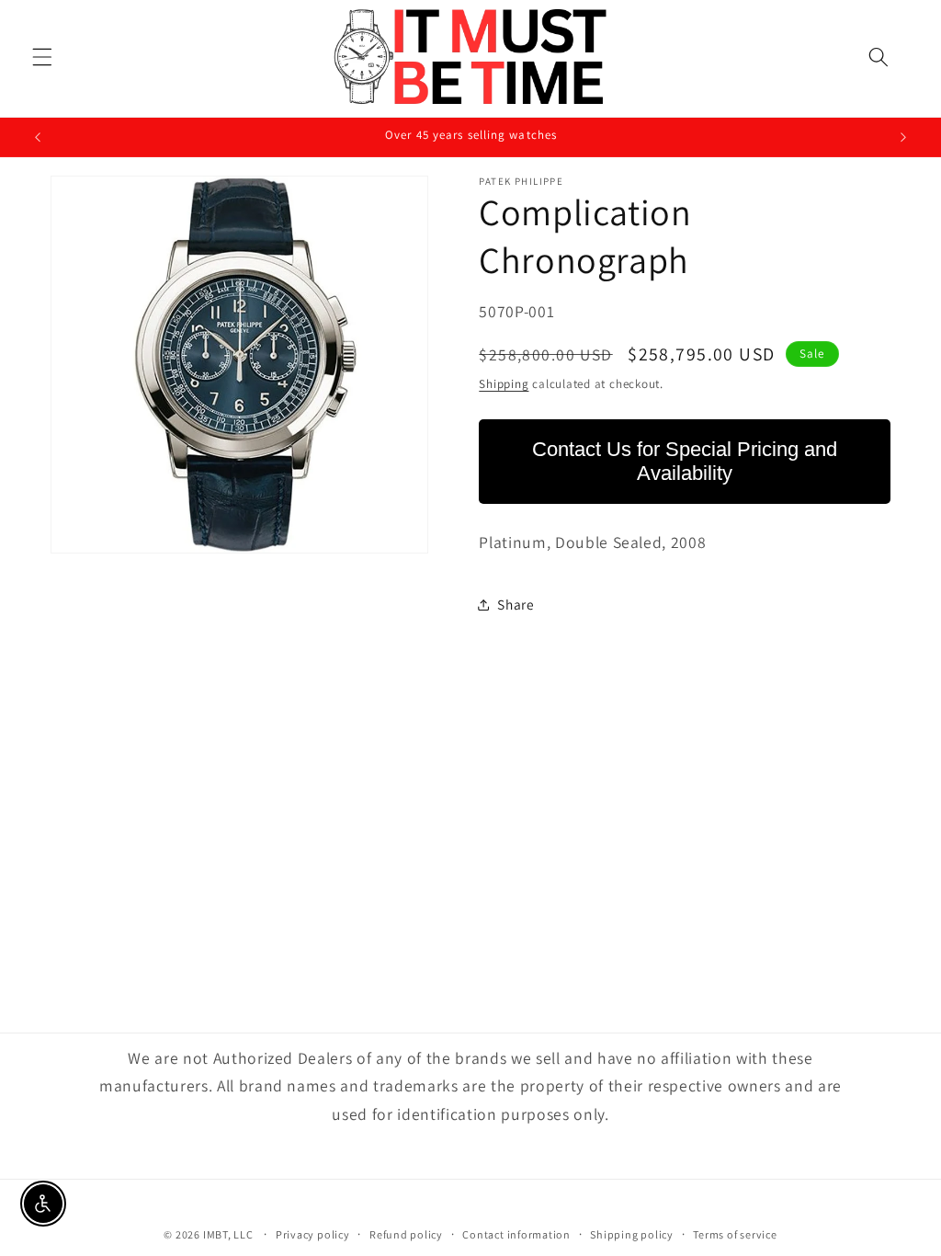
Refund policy (406, 1234)
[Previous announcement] (37, 137)
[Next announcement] (903, 137)
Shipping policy (632, 1234)
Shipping (503, 384)
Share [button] (515, 604)
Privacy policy (313, 1234)
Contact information (516, 1234)
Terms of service (735, 1234)
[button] (42, 56)
